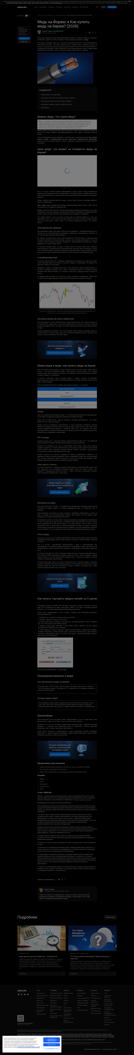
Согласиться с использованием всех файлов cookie (51, 1040)
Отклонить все (52, 1044)
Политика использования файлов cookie (28, 1047)
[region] (31, 1044)
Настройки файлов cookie (51, 1048)
